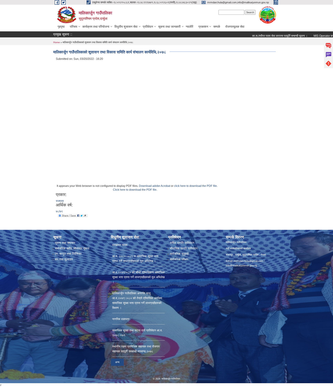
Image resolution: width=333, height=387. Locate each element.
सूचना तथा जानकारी (169, 26)
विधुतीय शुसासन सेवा (126, 26)
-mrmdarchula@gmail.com (248, 260)
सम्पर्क (216, 26)
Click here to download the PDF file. (135, 189)
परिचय (73, 26)
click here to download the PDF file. (195, 185)
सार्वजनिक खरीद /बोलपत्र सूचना (72, 248)
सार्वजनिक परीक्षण (179, 259)
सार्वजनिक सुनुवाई (179, 253)
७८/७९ (59, 211)
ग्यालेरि (189, 26)
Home (56, 42)
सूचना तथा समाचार (65, 243)
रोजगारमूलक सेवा (234, 26)
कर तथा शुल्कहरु (64, 259)
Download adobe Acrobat (155, 185)
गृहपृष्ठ (61, 26)
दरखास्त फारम (119, 245)
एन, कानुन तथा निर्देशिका (68, 253)
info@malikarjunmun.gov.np (241, 265)
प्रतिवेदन (148, 26)
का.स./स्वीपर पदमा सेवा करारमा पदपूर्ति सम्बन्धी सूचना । (267, 35)
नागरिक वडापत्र (120, 319)
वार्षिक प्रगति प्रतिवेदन (182, 243)
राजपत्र (60, 200)
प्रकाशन (203, 26)
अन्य (117, 362)
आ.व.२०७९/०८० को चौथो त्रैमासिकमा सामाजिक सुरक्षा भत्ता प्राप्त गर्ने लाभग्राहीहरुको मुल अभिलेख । (138, 277)
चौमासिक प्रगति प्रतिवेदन (184, 248)
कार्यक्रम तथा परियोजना (95, 26)
